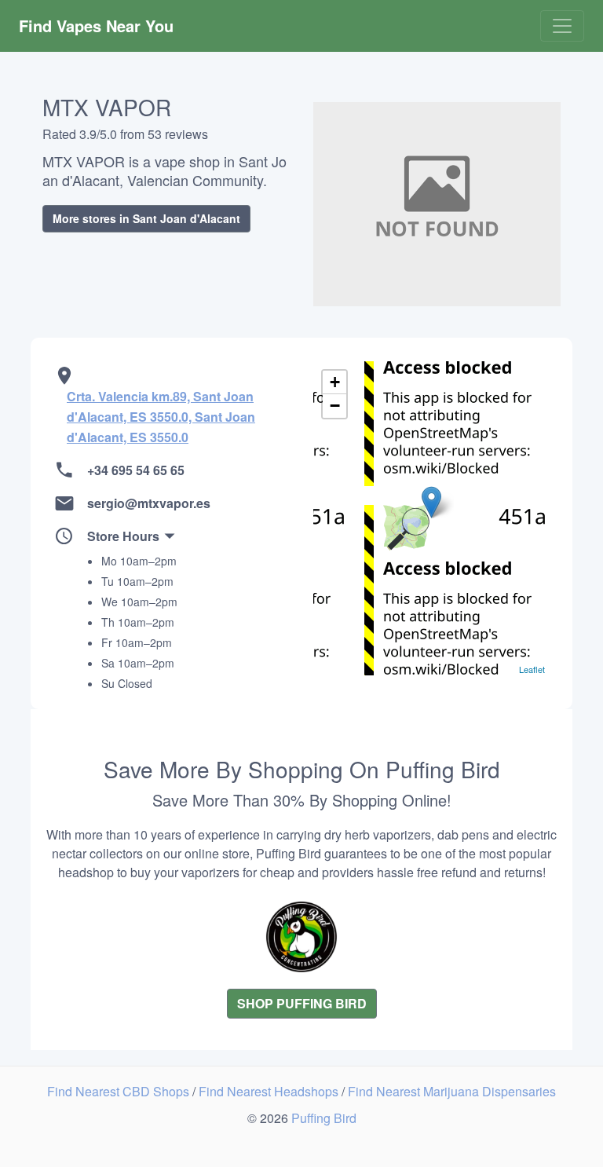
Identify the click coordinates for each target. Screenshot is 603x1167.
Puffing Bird (323, 1118)
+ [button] (335, 382)
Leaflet (532, 669)
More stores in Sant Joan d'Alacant (146, 218)
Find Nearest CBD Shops (119, 1091)
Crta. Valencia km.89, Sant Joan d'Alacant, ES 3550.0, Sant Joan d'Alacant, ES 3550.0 (161, 416)
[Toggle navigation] (562, 26)
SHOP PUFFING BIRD (302, 1003)
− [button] (335, 405)
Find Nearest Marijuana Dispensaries (452, 1091)
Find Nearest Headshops (270, 1091)
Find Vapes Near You (96, 25)
